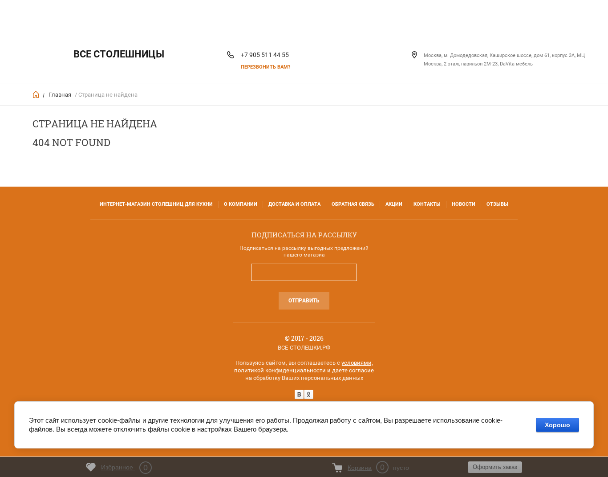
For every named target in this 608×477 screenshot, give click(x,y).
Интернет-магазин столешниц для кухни (156, 204)
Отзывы (497, 204)
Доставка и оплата (294, 204)
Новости (463, 204)
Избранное (124, 467)
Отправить (304, 301)
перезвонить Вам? (265, 67)
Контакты (427, 204)
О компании (240, 204)
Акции (393, 204)
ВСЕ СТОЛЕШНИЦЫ (118, 54)
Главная (60, 94)
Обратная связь (353, 204)
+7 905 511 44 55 (265, 54)
